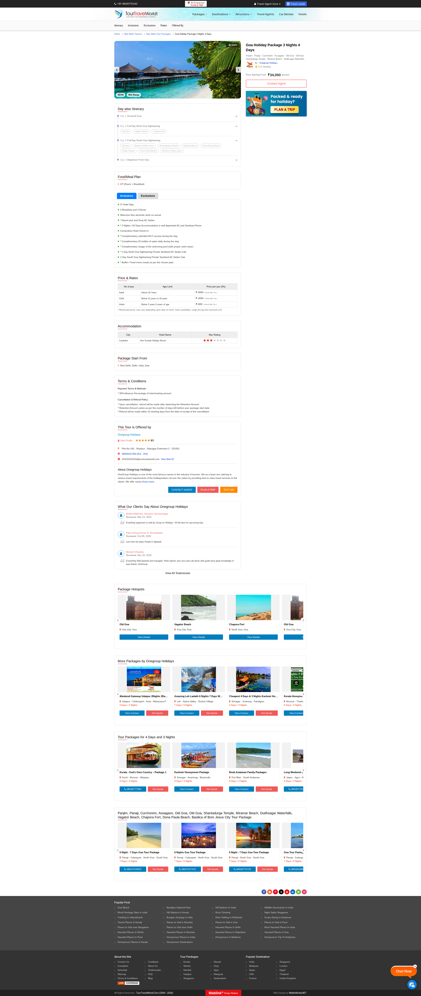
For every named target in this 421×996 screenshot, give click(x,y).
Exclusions (150, 25)
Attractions (242, 14)
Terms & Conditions (128, 978)
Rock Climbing (222, 912)
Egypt (282, 970)
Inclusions (133, 25)
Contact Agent (182, 489)
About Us (153, 966)
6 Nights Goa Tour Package (190, 852)
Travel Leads (297, 3)
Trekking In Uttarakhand (130, 917)
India (251, 961)
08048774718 (243, 869)
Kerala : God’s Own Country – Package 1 (143, 772)
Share (234, 45)
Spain (252, 970)
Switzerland (220, 978)
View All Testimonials (177, 573)
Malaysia (218, 974)
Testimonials (154, 970)
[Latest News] (269, 891)
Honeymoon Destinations (180, 942)
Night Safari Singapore (276, 912)
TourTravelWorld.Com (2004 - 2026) (154, 993)
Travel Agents (265, 14)
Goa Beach (123, 907)
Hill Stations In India (225, 907)
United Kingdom (288, 978)
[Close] (415, 966)
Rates (164, 25)
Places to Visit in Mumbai (180, 922)
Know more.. (148, 481)
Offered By (178, 25)
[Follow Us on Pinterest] (275, 891)
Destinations (220, 14)
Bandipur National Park (179, 907)
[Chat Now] (412, 984)
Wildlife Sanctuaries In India (278, 907)
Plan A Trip (208, 489)
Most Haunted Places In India (279, 927)
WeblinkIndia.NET (298, 993)
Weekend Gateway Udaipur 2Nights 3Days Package (149, 696)
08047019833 (133, 869)
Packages (198, 14)
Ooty (216, 966)
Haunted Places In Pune (130, 937)
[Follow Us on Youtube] (287, 891)
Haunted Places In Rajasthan (230, 932)
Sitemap (122, 974)
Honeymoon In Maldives (228, 937)
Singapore (188, 978)
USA (251, 974)
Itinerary (118, 25)
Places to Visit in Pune (275, 922)
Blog (150, 978)
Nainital (187, 970)
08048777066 (133, 789)
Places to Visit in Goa (226, 922)
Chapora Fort (236, 624)
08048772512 (298, 789)
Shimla (186, 966)
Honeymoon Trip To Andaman (279, 937)
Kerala (186, 961)
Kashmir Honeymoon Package (191, 772)
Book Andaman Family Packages (248, 772)
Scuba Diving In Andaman (277, 917)
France (253, 978)
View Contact (132, 713)
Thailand (284, 974)
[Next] (303, 620)
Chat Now (404, 971)
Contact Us (123, 961)
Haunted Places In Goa (276, 932)
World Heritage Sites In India (132, 912)
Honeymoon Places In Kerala (133, 942)
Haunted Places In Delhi (227, 927)
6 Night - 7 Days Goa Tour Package (139, 852)
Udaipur (187, 974)
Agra (216, 970)
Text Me (228, 489)
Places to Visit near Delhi (179, 927)
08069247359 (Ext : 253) (135, 454)
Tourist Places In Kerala (130, 922)
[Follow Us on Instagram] (304, 891)
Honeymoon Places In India (181, 937)
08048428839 (298, 869)
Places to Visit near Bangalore (133, 927)
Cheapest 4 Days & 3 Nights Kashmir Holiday (255, 696)
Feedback (153, 961)
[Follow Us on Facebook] (263, 891)
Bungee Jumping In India (180, 917)
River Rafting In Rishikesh (228, 917)
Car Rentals (286, 14)
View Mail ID (167, 459)
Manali (217, 961)
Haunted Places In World (130, 932)
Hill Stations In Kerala (178, 912)
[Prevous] (117, 620)
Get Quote (157, 713)
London (283, 966)
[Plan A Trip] (276, 115)
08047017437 (188, 869)
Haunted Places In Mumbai (181, 932)
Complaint (123, 966)
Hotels (302, 14)
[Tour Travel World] (136, 14)
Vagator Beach (182, 624)
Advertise (122, 970)
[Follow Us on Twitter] (281, 891)
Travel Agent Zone (267, 3)
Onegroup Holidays (129, 434)
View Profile (126, 440)
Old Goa (124, 624)
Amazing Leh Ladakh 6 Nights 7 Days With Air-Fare (203, 696)
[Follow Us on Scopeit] (298, 891)
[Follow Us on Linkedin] (292, 891)
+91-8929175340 (127, 3)
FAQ (150, 974)
